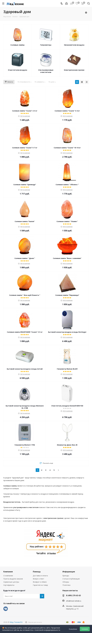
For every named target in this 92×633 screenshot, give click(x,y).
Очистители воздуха (17, 70)
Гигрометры (45, 45)
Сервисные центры (11, 582)
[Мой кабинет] (66, 3)
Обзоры (65, 582)
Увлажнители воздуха (74, 45)
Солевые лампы (17, 45)
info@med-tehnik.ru (73, 601)
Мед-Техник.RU (16, 622)
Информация (68, 571)
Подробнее (73, 629)
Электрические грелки (74, 70)
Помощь (37, 571)
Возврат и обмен (40, 582)
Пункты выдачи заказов (13, 579)
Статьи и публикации (71, 579)
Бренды (65, 575)
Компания (8, 571)
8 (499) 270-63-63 (73, 595)
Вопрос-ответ (38, 579)
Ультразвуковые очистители (45, 71)
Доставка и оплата (40, 575)
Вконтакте (5, 608)
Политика (66, 585)
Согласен (85, 629)
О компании (8, 575)
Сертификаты (8, 585)
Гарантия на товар (40, 585)
